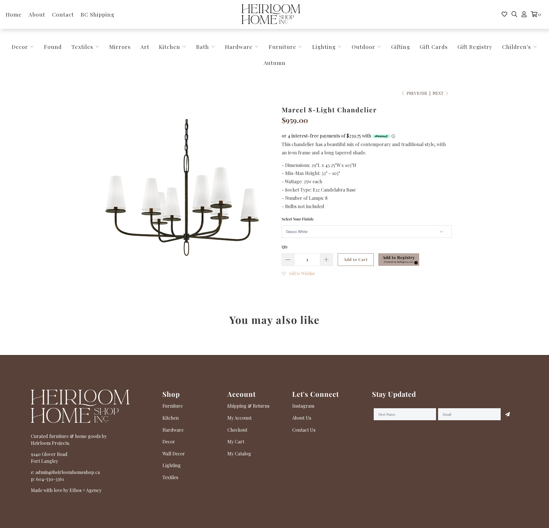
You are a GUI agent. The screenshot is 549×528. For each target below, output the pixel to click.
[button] (398, 259)
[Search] (514, 14)
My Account (239, 418)
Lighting (324, 46)
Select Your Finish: (298, 218)
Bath (203, 46)
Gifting (400, 46)
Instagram (303, 406)
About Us (301, 418)
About (37, 14)
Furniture (282, 46)
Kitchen (169, 46)
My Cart (235, 442)
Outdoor (364, 46)
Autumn (275, 62)
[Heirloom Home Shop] (271, 14)
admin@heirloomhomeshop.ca (67, 472)
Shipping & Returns (248, 406)
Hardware (239, 46)
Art (144, 46)
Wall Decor (173, 454)
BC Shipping (97, 14)
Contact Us (303, 430)
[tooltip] (415, 261)
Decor (21, 46)
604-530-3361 (50, 479)
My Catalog (239, 454)
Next (438, 93)
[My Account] (524, 14)
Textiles (83, 46)
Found (53, 46)
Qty (285, 246)
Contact (63, 14)
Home (14, 14)
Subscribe (507, 414)
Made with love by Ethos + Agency (66, 490)
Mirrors (120, 46)
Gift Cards (434, 46)
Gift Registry (475, 46)
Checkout (237, 430)
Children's (517, 46)
